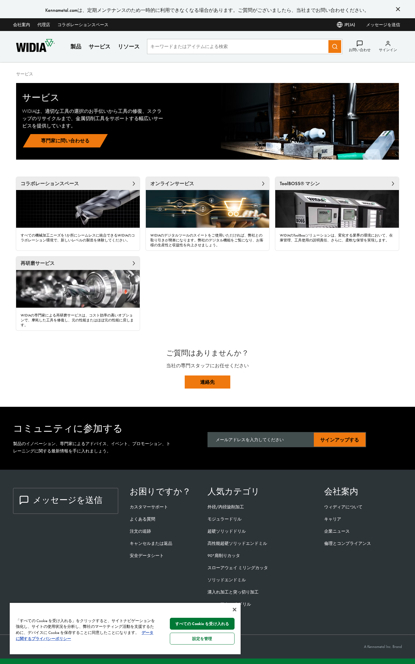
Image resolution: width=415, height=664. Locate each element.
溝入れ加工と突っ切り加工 (233, 592)
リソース (129, 46)
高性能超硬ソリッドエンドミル (237, 543)
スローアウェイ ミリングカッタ (238, 567)
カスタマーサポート (149, 507)
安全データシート (147, 555)
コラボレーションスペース (82, 24)
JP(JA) (349, 24)
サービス (100, 46)
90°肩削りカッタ (224, 555)
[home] (35, 50)
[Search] (334, 46)
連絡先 (207, 382)
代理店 (43, 24)
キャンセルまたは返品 (151, 543)
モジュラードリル (225, 519)
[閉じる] (234, 609)
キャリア (332, 519)
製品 (75, 46)
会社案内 (21, 24)
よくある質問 (142, 519)
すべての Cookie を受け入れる (202, 623)
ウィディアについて (343, 507)
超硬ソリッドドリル (227, 531)
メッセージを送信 (383, 24)
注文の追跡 (140, 531)
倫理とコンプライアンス (347, 543)
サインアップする (339, 440)
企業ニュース (337, 531)
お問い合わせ (360, 49)
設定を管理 (202, 638)
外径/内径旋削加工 (226, 507)
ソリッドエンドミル (227, 580)
